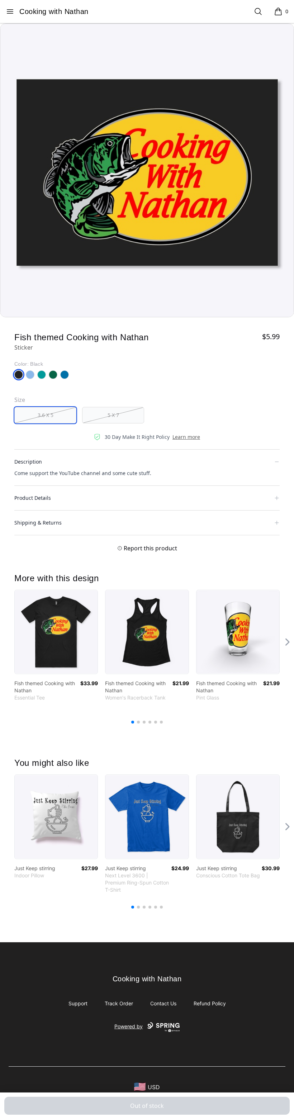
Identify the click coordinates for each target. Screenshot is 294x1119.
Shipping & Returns (38, 522)
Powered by (128, 1026)
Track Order (119, 1003)
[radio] (45, 415)
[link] (56, 632)
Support (77, 1003)
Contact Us (163, 1003)
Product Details (32, 497)
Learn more (186, 436)
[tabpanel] (147, 170)
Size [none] (19, 400)
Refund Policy (210, 1003)
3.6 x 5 (45, 415)
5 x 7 (113, 415)
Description (28, 461)
